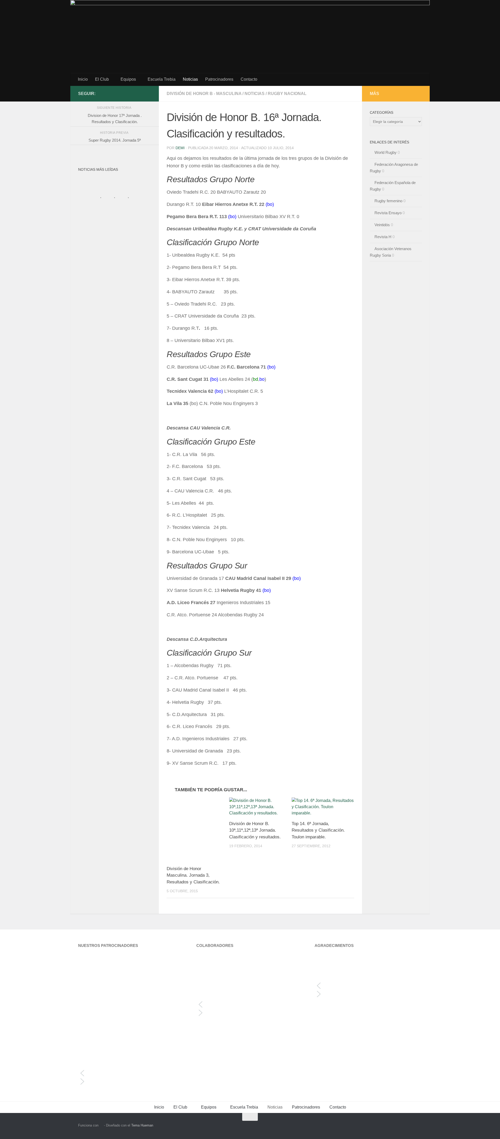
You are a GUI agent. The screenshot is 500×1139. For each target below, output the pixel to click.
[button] (131, 1073)
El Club (102, 79)
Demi (180, 148)
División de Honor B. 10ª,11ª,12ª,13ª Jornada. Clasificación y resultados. (255, 830)
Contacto (249, 79)
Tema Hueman (142, 1125)
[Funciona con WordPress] (101, 1125)
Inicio (83, 79)
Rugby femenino (388, 201)
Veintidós (382, 225)
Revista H (382, 237)
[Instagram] (139, 93)
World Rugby (385, 152)
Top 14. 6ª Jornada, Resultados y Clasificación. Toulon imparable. (318, 830)
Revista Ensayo (388, 213)
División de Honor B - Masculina (204, 93)
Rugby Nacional (287, 93)
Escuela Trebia (162, 79)
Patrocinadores (219, 79)
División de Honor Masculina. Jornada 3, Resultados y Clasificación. (193, 875)
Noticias (190, 79)
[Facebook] (148, 93)
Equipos (128, 79)
